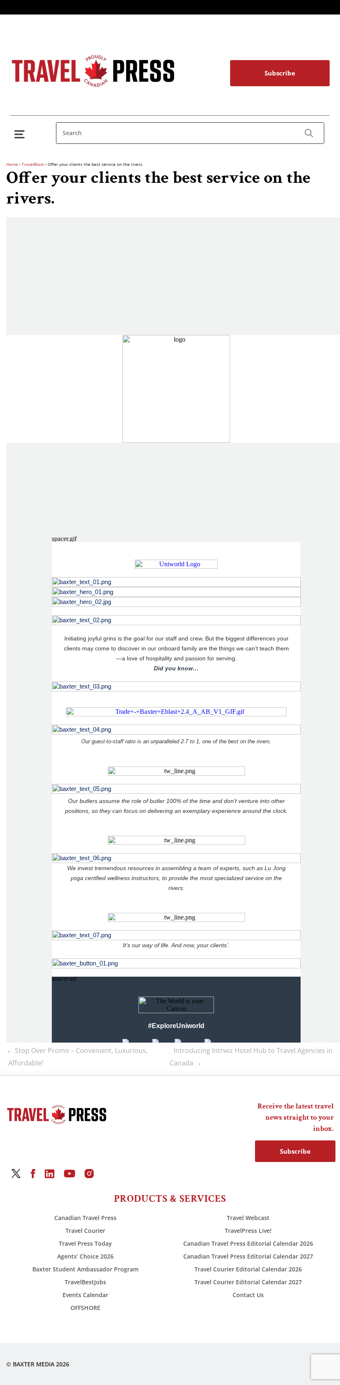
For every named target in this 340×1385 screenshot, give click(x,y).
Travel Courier (85, 1231)
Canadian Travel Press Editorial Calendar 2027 (248, 1256)
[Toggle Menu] (21, 134)
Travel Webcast (248, 1218)
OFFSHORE (85, 1308)
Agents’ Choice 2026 (85, 1256)
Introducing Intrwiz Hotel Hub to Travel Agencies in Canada (251, 1056)
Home (12, 164)
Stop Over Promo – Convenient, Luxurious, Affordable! (78, 1056)
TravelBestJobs (85, 1282)
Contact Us (248, 1295)
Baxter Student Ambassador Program (85, 1269)
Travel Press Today (85, 1243)
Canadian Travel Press (85, 1218)
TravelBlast (33, 164)
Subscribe (280, 73)
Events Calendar (85, 1295)
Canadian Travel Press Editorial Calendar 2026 (248, 1243)
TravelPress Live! (248, 1231)
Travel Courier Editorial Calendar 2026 (248, 1269)
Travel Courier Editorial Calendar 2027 (248, 1282)
